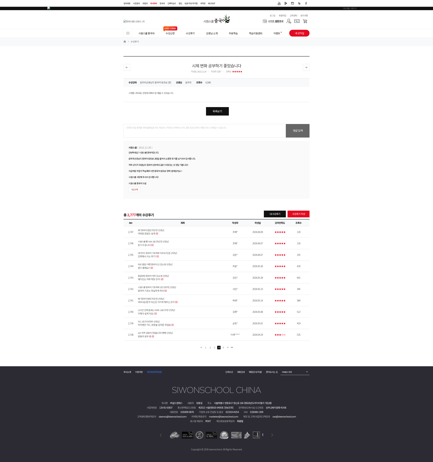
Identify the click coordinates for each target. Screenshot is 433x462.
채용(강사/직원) (255, 372)
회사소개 (127, 372)
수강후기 (135, 41)
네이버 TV (285, 3)
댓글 (134, 189)
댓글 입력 (298, 130)
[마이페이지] (289, 21)
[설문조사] (272, 21)
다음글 (306, 67)
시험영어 (136, 3)
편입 (180, 3)
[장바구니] (305, 21)
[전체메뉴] (127, 33)
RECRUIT (211, 3)
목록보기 (217, 111)
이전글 (126, 67)
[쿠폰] (297, 21)
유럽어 (144, 3)
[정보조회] (228, 407)
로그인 (272, 15)
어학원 (202, 3)
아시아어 (153, 3)
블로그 (299, 3)
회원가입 (282, 15)
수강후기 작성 (298, 214)
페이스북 (306, 3)
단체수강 (229, 372)
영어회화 (126, 3)
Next (272, 435)
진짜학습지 (171, 3)
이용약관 (139, 372)
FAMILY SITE (287, 372)
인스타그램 (292, 3)
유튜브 (279, 3)
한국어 (162, 3)
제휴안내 (241, 372)
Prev (161, 435)
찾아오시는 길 (272, 372)
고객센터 (293, 15)
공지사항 (304, 15)
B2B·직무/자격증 (191, 3)
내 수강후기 (275, 214)
